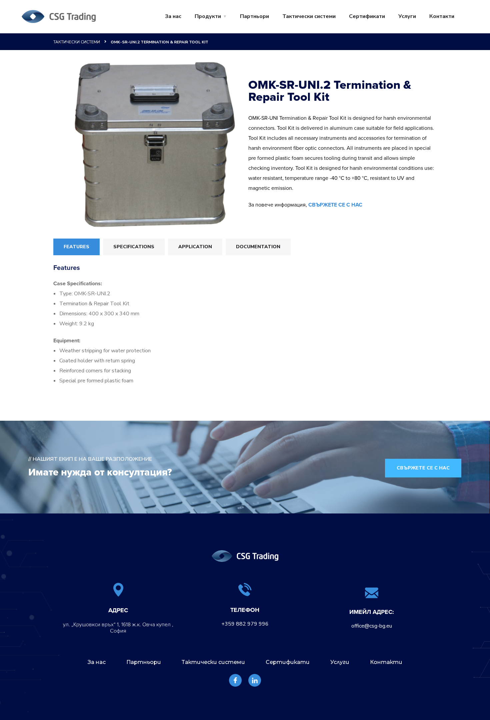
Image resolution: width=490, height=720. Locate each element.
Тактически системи (309, 16)
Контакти (441, 16)
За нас (173, 16)
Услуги (407, 16)
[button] (423, 468)
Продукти (208, 16)
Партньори (254, 16)
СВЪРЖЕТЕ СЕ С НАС (335, 205)
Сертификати (367, 16)
